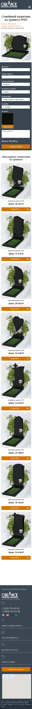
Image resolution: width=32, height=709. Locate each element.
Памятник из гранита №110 (16, 350)
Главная (3, 24)
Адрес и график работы (12, 625)
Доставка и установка (9, 89)
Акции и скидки (8, 662)
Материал (5, 111)
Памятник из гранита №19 (16, 450)
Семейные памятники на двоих (10, 26)
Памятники (11, 24)
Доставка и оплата (10, 650)
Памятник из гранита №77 (16, 400)
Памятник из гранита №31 (16, 201)
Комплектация (6, 96)
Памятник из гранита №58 (16, 250)
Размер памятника (7, 81)
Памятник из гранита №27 (16, 499)
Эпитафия (5, 104)
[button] (16, 146)
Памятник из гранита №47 (16, 300)
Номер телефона (7, 74)
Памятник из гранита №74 (16, 549)
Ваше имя (5, 66)
